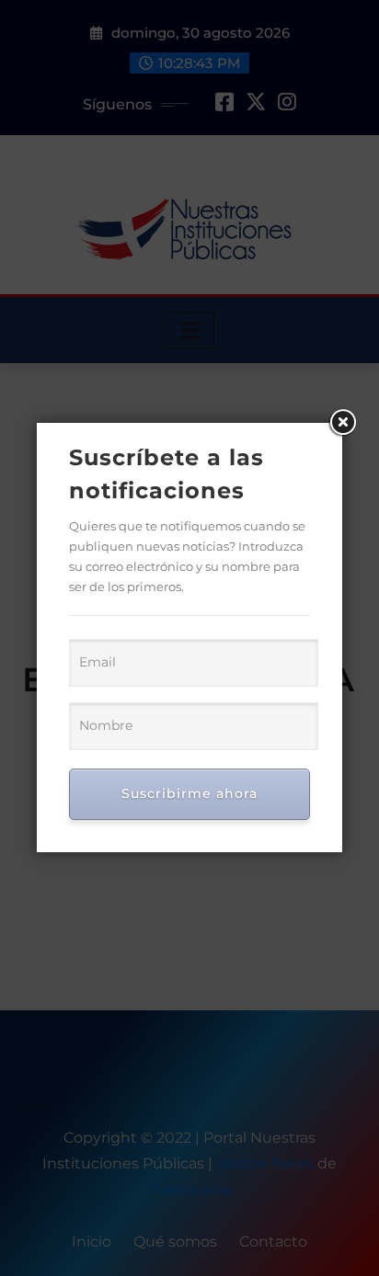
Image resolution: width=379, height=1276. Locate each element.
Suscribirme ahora (189, 793)
